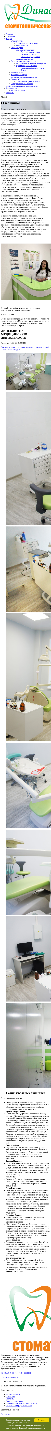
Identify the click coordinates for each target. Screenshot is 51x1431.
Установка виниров (19, 75)
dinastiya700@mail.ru (9, 1377)
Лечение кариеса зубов (30, 52)
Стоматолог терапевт (25, 50)
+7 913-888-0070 (24, 1373)
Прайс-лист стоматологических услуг (22, 86)
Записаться (5, 1414)
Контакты (10, 93)
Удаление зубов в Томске (26, 66)
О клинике (10, 36)
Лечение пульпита (28, 54)
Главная (9, 34)
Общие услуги (17, 41)
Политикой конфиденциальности (31, 1428)
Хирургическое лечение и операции (31, 63)
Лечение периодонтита (30, 57)
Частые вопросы (18, 90)
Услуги (9, 39)
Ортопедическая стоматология (24, 77)
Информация (11, 88)
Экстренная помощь (24, 59)
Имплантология (17, 72)
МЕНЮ (4, 97)
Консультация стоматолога (27, 43)
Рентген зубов (22, 45)
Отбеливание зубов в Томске (28, 81)
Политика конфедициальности (19, 1405)
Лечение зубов (17, 48)
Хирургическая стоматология (23, 61)
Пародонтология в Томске (22, 84)
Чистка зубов (16, 79)
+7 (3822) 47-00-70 (8, 1373)
